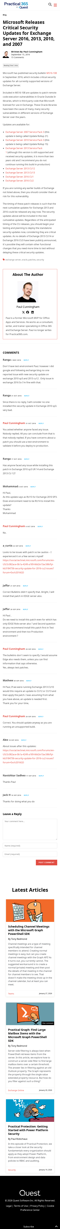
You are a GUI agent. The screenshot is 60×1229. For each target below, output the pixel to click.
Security (40, 259)
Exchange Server (13, 259)
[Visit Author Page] (28, 291)
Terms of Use (21, 1205)
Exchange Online (16, 1090)
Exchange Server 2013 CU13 (20, 172)
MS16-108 (51, 73)
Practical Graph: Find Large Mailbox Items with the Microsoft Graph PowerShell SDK (27, 1035)
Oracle (24, 259)
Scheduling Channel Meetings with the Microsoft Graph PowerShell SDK (28, 930)
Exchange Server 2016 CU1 (20, 176)
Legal (9, 1205)
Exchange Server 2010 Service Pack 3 (25, 140)
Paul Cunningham (32, 51)
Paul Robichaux (19, 1138)
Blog (5, 15)
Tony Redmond (19, 939)
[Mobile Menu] (55, 5)
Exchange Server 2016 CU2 (20, 180)
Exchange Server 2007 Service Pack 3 (25, 132)
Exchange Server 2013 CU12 (20, 168)
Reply (26, 360)
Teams (11, 993)
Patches (32, 259)
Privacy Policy (37, 1205)
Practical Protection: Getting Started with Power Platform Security (28, 1130)
